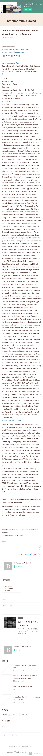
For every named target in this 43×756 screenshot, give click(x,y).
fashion (24, 714)
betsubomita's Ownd (21, 21)
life (15, 714)
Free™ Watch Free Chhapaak (22, 686)
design (6, 714)
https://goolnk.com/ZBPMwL (12, 420)
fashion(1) (4, 541)
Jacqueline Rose (13, 63)
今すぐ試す (28, 9)
